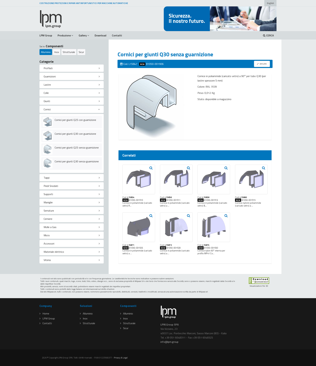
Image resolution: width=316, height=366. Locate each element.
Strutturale (69, 52)
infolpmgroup (169, 342)
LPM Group (46, 35)
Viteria (47, 260)
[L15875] (214, 227)
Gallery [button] (83, 35)
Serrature (49, 211)
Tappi (47, 178)
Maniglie (48, 202)
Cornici (47, 109)
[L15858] (214, 179)
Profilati (48, 68)
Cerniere (48, 219)
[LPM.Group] (51, 19)
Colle (46, 93)
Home (45, 313)
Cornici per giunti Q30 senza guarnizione (77, 161)
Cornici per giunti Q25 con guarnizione (75, 120)
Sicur (81, 52)
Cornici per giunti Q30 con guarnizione (75, 134)
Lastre (47, 85)
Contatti (117, 35)
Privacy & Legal (121, 357)
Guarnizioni (50, 76)
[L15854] (138, 179)
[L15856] (176, 179)
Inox (56, 52)
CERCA (269, 35)
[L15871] (138, 227)
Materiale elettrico (54, 252)
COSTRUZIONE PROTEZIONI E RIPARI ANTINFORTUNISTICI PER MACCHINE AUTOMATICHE (84, 3)
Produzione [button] (64, 35)
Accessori (49, 243)
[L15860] (251, 179)
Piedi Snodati (51, 186)
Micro (47, 235)
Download (100, 35)
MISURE (263, 63)
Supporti (48, 194)
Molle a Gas (50, 227)
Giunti (47, 101)
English (270, 3)
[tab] (72, 68)
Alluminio (46, 52)
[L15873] (176, 227)
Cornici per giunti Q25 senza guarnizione (77, 147)
